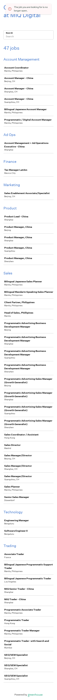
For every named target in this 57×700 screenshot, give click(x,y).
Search (9, 33)
